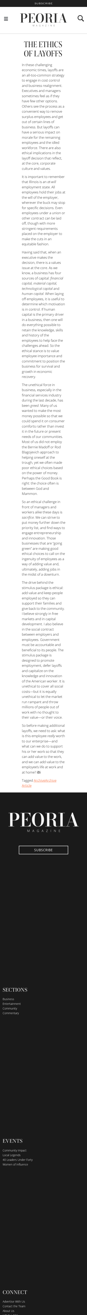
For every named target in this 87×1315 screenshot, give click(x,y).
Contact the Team (14, 1306)
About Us (8, 1311)
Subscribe (43, 3)
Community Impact (15, 1150)
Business (8, 999)
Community (10, 1008)
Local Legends (12, 1155)
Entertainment (12, 1004)
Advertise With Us (14, 1301)
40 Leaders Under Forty (18, 1160)
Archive (39, 780)
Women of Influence (15, 1164)
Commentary (11, 1013)
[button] (6, 19)
